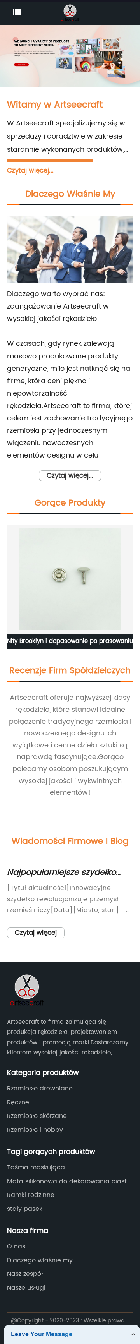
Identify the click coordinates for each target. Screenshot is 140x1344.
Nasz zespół (25, 1274)
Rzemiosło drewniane (40, 1088)
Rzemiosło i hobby (35, 1130)
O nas (16, 1246)
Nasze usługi (26, 1288)
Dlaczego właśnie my (40, 1260)
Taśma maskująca (36, 1167)
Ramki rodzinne (30, 1195)
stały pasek (24, 1209)
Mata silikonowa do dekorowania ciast (67, 1181)
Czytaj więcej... (30, 170)
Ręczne (18, 1102)
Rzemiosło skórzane (37, 1116)
